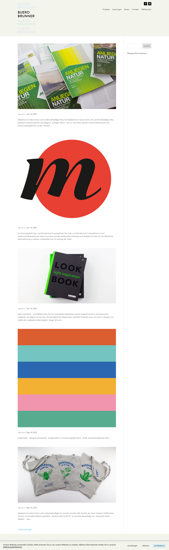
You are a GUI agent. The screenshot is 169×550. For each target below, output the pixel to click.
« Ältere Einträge (24, 529)
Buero (126, 9)
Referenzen (146, 9)
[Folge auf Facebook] (145, 3)
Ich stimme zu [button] (159, 546)
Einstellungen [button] (132, 546)
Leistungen (117, 9)
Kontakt (135, 9)
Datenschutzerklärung (12, 547)
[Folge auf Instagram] (149, 3)
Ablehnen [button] (145, 546)
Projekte (106, 9)
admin (23, 114)
